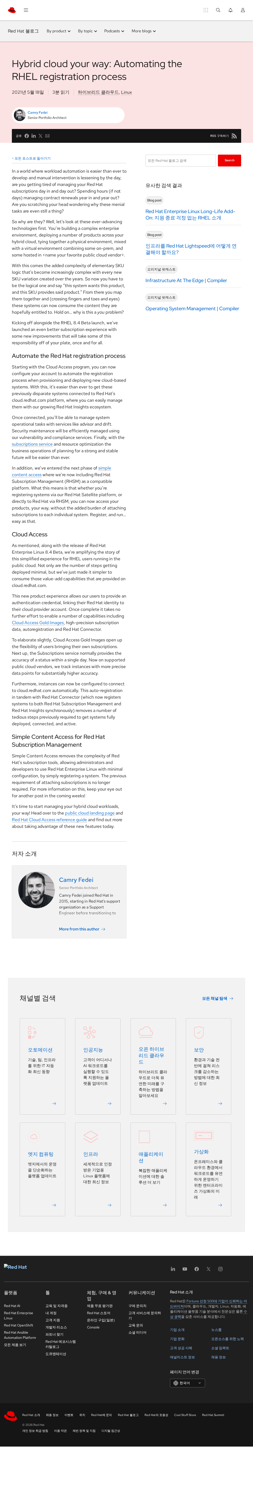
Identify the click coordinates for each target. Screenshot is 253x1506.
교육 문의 (135, 1325)
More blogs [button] (141, 31)
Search (229, 160)
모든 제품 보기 (15, 1345)
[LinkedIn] (173, 1270)
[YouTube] (185, 1270)
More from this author (79, 929)
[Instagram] (220, 1270)
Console (93, 1327)
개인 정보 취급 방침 (35, 1431)
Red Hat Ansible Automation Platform (20, 1335)
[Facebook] (197, 1270)
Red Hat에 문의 (101, 1415)
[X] (208, 1270)
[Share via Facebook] (27, 136)
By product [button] (56, 31)
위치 (82, 1415)
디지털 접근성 (111, 1431)
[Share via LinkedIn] (34, 136)
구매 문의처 (137, 1306)
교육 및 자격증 (56, 1306)
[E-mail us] (47, 136)
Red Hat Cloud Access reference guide (49, 819)
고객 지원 (52, 1320)
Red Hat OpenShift (18, 1325)
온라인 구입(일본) (101, 1320)
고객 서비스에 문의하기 (144, 1315)
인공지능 (93, 1050)
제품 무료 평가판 (100, 1306)
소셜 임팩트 (220, 1348)
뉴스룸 (216, 1329)
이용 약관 (60, 1431)
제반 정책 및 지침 (84, 1431)
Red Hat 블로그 (23, 31)
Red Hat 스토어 (98, 1313)
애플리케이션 (151, 1157)
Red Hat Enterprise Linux (18, 1315)
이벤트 (68, 1415)
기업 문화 (177, 1339)
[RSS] (234, 136)
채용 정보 (218, 1357)
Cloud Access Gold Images (38, 622)
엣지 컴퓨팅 (41, 1154)
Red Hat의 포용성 (156, 1415)
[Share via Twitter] (40, 136)
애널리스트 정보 (182, 1357)
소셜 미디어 (137, 1332)
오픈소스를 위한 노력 (227, 1339)
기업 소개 (177, 1329)
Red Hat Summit (213, 1415)
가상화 (201, 1151)
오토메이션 (40, 1050)
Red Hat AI (12, 1306)
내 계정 (51, 1313)
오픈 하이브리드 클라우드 (151, 1055)
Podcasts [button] (112, 31)
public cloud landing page (90, 813)
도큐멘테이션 (55, 1354)
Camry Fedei (37, 112)
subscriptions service (32, 444)
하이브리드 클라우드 (98, 92)
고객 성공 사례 (181, 1348)
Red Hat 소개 (31, 1415)
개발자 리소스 (56, 1327)
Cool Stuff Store (185, 1415)
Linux (126, 92)
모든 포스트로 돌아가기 (33, 158)
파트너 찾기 (54, 1334)
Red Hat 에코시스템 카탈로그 (60, 1344)
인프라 (90, 1154)
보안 (199, 1050)
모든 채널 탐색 (214, 998)
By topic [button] (85, 31)
